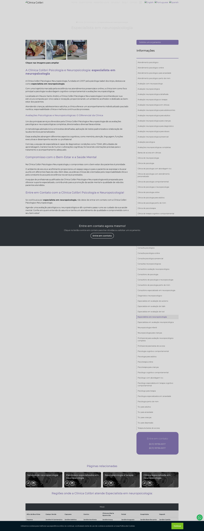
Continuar (177, 526)
